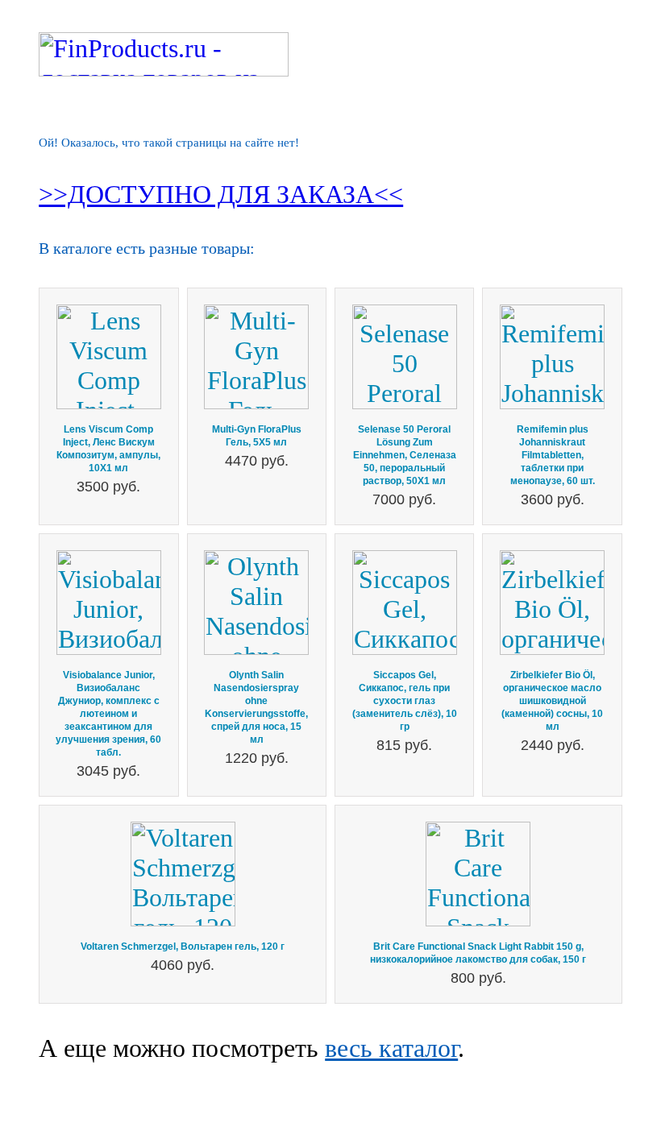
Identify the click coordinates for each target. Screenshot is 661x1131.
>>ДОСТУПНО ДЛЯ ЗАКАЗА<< (221, 194)
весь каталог (391, 1048)
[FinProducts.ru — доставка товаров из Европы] (164, 67)
